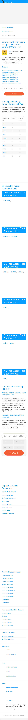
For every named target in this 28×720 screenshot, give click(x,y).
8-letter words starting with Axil (10, 74)
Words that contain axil (8, 636)
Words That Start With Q (8, 590)
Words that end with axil (8, 639)
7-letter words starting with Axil (10, 75)
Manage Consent (10, 708)
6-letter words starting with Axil (10, 77)
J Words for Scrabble (7, 575)
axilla (4, 134)
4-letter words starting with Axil (10, 81)
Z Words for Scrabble (7, 578)
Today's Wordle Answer (8, 513)
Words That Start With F (8, 593)
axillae (4, 127)
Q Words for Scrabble (7, 584)
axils (4, 156)
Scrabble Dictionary (7, 504)
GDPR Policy (9, 691)
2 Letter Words (5, 599)
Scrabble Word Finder (7, 495)
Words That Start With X (8, 596)
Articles (8, 650)
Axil (10, 51)
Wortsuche (4, 616)
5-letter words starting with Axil (10, 79)
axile (4, 141)
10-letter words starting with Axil (10, 72)
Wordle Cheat (5, 501)
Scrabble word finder (11, 667)
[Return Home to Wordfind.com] (2, 2)
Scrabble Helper (6, 510)
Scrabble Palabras (7, 622)
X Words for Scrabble (7, 581)
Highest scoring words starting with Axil (12, 70)
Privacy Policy (9, 700)
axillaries (5, 152)
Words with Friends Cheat (9, 498)
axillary (4, 131)
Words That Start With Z (8, 587)
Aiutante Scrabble (6, 619)
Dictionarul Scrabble (7, 625)
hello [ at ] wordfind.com (12, 687)
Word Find (9, 2)
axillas (4, 149)
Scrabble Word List (11, 654)
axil (3, 123)
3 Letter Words (5, 602)
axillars (4, 138)
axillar (4, 145)
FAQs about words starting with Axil (11, 83)
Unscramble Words (7, 507)
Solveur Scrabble (6, 613)
